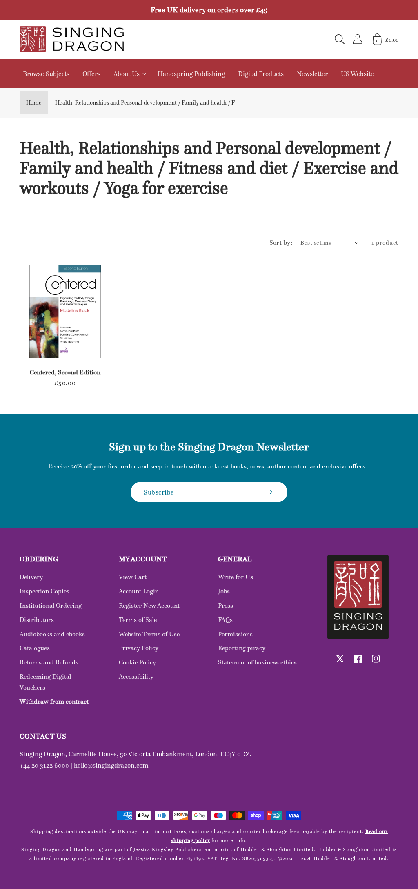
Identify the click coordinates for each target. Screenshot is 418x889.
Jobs (224, 591)
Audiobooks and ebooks (52, 634)
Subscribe (159, 492)
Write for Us (235, 577)
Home (34, 102)
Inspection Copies (44, 591)
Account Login (139, 591)
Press (225, 605)
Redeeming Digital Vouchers (45, 682)
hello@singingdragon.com (111, 765)
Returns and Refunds (49, 662)
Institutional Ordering (51, 605)
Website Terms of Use (149, 634)
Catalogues (35, 648)
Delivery (31, 577)
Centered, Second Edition (65, 372)
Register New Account (149, 605)
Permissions (235, 634)
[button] (339, 39)
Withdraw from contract (54, 701)
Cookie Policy (137, 662)
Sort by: (281, 242)
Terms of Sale (138, 620)
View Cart (133, 577)
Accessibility (136, 676)
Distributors (37, 620)
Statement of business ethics (257, 662)
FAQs (225, 620)
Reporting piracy (241, 648)
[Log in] (357, 39)
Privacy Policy (138, 648)
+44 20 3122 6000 (44, 765)
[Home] (72, 39)
